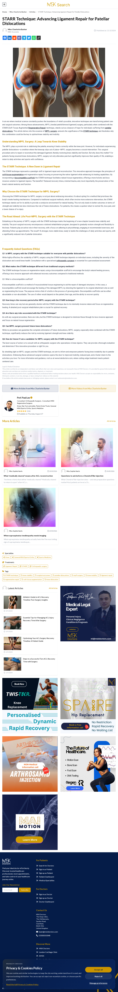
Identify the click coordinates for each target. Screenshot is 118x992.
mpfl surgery (78, 575)
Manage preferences (98, 983)
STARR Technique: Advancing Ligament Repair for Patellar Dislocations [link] (63, 12)
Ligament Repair (11, 566)
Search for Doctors (46, 866)
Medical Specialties (46, 880)
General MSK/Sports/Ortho (24, 557)
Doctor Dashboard (46, 902)
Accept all (98, 970)
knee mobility (92, 575)
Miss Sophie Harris (15, 471)
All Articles (111, 421)
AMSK (41, 956)
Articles (32, 12)
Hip (23, 406)
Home (4, 12)
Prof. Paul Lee (23, 397)
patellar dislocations (62, 575)
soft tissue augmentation (13, 174)
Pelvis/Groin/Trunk (43, 406)
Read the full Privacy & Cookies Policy (22, 984)
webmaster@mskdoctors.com (67, 378)
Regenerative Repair (37, 128)
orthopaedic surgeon (65, 261)
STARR (24, 566)
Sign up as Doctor (46, 898)
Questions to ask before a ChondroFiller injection (82, 476)
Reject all (98, 976)
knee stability (27, 575)
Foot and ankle (30, 406)
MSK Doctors (44, 948)
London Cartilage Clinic (48, 952)
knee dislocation (52, 579)
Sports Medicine (37, 408)
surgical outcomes (43, 575)
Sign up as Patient (46, 873)
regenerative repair (12, 579)
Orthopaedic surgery (39, 566)
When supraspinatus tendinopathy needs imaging (25, 535)
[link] (4, 12)
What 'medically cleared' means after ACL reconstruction (28, 476)
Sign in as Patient (45, 869)
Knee (19, 406)
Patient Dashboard (46, 877)
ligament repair (107, 575)
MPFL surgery (51, 131)
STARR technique (90, 131)
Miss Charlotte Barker (18, 12)
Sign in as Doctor (45, 894)
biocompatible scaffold (25, 178)
